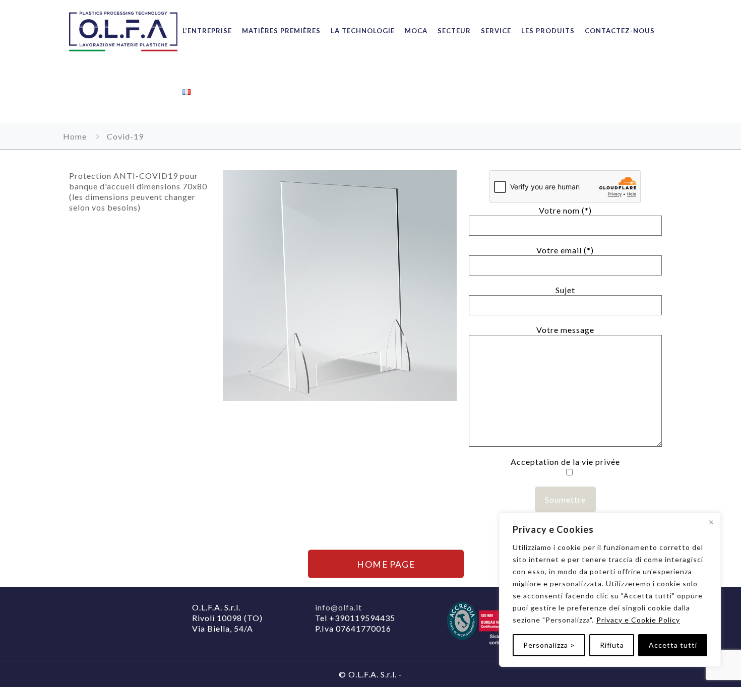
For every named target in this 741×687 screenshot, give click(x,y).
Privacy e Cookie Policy (638, 619)
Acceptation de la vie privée (565, 461)
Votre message (565, 329)
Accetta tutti (673, 645)
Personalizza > (549, 645)
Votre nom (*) (565, 210)
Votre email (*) (565, 250)
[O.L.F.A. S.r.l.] (123, 30)
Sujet (565, 290)
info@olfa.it (338, 607)
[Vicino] (711, 522)
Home (75, 136)
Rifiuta (612, 645)
